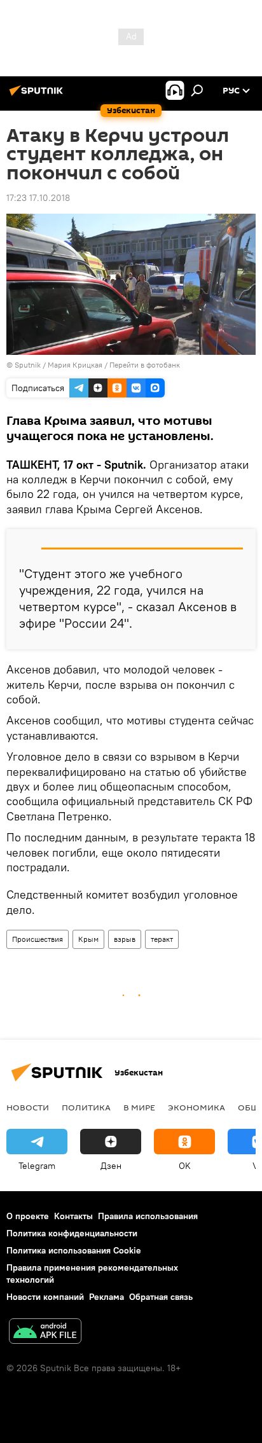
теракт (162, 939)
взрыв (124, 939)
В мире (139, 1107)
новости (27, 1107)
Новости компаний (45, 1296)
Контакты (73, 1216)
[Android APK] (45, 1332)
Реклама (106, 1296)
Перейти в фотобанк (144, 364)
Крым (88, 939)
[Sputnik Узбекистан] (38, 95)
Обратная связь (161, 1296)
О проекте (27, 1216)
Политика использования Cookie (73, 1250)
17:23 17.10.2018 (38, 198)
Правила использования (148, 1216)
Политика (86, 1107)
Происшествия (37, 939)
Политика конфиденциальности (71, 1233)
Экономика (196, 1107)
